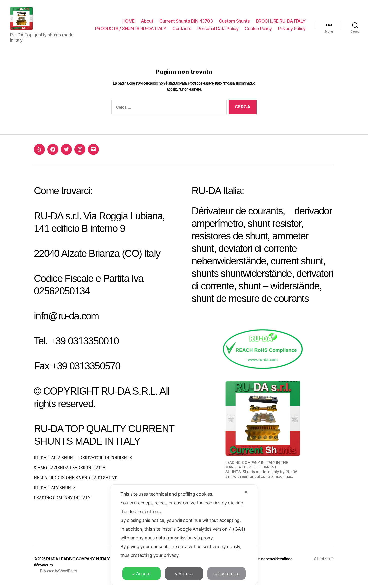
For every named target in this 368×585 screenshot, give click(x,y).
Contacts (181, 28)
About (147, 21)
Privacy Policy (292, 28)
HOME (128, 21)
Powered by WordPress (58, 571)
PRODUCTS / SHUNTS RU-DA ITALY (130, 28)
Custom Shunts (234, 21)
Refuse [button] (186, 573)
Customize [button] (228, 573)
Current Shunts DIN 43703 (186, 21)
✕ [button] (246, 492)
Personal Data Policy (217, 28)
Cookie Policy (258, 28)
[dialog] (184, 535)
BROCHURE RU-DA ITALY (281, 21)
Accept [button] (143, 573)
